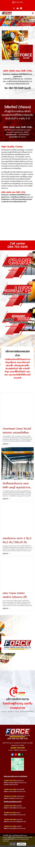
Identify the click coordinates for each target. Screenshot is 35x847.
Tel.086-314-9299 (10, 813)
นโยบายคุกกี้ (6, 841)
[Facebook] (12, 754)
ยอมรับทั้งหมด (21, 844)
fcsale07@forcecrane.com (16, 791)
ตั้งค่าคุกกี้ (12, 844)
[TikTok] (22, 754)
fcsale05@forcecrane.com (16, 828)
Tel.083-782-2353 (10, 781)
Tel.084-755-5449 (17, 748)
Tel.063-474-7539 (10, 796)
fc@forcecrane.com (20, 750)
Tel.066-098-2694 (10, 819)
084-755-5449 (17, 247)
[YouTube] (16, 754)
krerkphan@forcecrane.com (17, 783)
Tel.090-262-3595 (10, 806)
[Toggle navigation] (33, 13)
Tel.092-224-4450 (10, 789)
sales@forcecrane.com (15, 798)
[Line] (19, 754)
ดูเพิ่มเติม (6, 444)
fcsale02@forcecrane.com (16, 808)
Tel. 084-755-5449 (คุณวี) (17, 88)
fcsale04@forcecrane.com (17, 815)
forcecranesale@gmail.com (17, 822)
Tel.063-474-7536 (10, 826)
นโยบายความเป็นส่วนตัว (20, 839)
